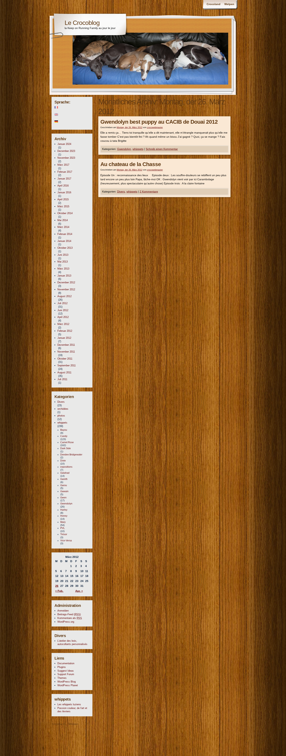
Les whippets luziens (69, 704)
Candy (63, 436)
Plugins (61, 667)
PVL (62, 528)
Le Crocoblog (82, 22)
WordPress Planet (67, 685)
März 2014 (63, 227)
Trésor (63, 534)
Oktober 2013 (65, 247)
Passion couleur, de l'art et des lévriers (72, 710)
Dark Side (65, 448)
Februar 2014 (64, 234)
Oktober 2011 (64, 358)
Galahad (64, 473)
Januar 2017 (64, 178)
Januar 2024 (64, 144)
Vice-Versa (66, 540)
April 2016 (63, 185)
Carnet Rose (67, 442)
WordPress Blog (66, 681)
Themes (62, 677)
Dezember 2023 (66, 151)
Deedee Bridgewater (71, 454)
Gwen (63, 497)
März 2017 (63, 164)
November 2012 (66, 289)
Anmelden (63, 610)
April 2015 (63, 199)
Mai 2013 (62, 261)
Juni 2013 (62, 254)
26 (56, 585)
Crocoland (213, 4)
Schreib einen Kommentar (162, 148)
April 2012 (63, 317)
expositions (66, 467)
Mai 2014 (62, 220)
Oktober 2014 (65, 213)
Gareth (64, 479)
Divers (121, 191)
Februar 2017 (64, 171)
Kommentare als (69, 618)
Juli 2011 (62, 379)
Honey (63, 515)
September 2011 (66, 365)
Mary (63, 522)
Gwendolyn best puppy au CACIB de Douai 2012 (159, 122)
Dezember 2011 (66, 344)
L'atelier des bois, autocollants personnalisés (72, 642)
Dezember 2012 (66, 282)
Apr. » (79, 590)
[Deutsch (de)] (71, 121)
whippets (137, 148)
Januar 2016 (64, 192)
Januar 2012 (64, 337)
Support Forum (65, 674)
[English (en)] (71, 114)
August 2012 (64, 296)
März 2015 (63, 206)
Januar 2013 (64, 275)
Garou (63, 485)
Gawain (64, 491)
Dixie (63, 460)
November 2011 (66, 351)
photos (61, 415)
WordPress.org (65, 621)
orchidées (62, 408)
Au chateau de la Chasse (130, 164)
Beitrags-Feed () (69, 614)
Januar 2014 (64, 241)
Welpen (229, 4)
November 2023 (66, 157)
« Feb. (59, 590)
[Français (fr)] (71, 107)
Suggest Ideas (65, 670)
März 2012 (63, 324)
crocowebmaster (155, 127)
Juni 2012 (62, 310)
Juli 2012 (62, 303)
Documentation (65, 663)
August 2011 (64, 372)
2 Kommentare (149, 191)
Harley (63, 509)
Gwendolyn (124, 148)
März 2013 (63, 268)
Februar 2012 (64, 330)
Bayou (63, 430)
